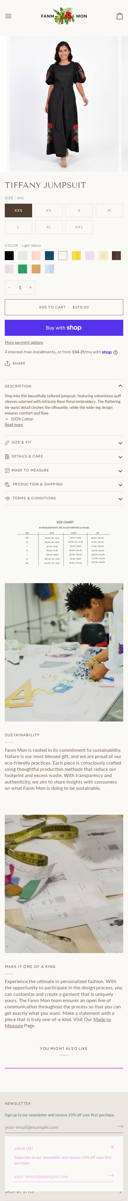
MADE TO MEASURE (30, 470)
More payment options (24, 342)
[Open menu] (14, 16)
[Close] (115, 1144)
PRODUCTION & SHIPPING (37, 484)
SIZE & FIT (22, 442)
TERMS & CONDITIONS (34, 498)
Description (18, 386)
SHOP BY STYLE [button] (20, 1192)
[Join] (109, 1175)
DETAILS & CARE (27, 456)
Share (19, 363)
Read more (14, 424)
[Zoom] (20, 160)
